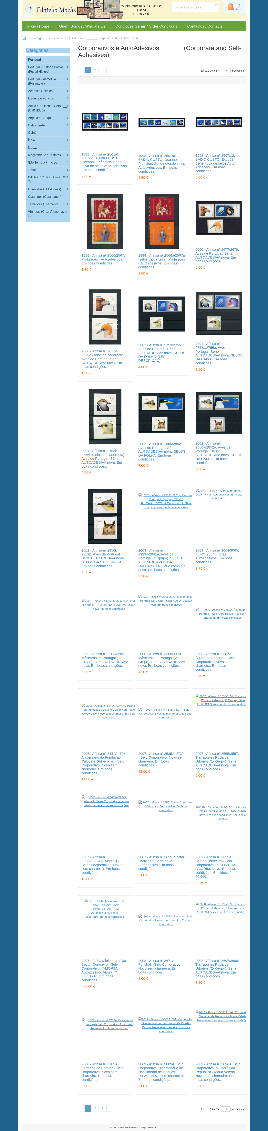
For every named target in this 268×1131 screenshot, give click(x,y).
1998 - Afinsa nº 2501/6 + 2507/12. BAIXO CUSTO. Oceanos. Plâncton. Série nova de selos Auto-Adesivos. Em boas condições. (104, 162)
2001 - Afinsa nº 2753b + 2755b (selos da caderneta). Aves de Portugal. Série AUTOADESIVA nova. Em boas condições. (103, 458)
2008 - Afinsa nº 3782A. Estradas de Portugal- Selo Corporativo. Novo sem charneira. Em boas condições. (102, 1072)
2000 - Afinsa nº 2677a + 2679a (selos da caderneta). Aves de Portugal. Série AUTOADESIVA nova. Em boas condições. (103, 359)
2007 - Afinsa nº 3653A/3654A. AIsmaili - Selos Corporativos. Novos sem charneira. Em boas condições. (102, 865)
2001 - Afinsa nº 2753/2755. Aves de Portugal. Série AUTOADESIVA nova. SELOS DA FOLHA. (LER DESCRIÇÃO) (161, 353)
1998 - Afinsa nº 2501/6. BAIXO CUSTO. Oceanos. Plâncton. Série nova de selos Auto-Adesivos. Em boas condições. (161, 163)
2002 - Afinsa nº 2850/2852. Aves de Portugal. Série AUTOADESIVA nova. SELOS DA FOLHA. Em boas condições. (161, 451)
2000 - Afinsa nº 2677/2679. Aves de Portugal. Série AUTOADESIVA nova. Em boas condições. (217, 255)
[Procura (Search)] (216, 4)
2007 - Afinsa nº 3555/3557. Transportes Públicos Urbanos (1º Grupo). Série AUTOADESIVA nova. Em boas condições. (217, 761)
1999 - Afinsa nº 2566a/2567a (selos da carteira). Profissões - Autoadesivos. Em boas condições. (161, 261)
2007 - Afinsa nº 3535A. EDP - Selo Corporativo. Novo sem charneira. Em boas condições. (161, 759)
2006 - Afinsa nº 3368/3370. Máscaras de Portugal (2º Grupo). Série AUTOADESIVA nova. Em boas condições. (161, 660)
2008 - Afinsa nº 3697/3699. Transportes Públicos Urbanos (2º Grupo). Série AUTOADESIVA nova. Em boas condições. (217, 968)
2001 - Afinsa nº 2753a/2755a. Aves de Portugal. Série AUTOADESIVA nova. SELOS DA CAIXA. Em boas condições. (218, 353)
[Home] (50, 11)
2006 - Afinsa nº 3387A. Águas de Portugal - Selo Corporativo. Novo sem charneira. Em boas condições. (215, 661)
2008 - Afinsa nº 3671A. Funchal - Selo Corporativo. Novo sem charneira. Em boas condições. (159, 966)
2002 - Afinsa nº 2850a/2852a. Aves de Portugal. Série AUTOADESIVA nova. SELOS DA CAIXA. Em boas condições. (218, 453)
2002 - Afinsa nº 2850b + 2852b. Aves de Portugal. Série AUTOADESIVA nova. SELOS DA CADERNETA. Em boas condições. (103, 558)
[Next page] (109, 70)
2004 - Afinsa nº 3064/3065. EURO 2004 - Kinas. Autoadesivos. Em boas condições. (217, 556)
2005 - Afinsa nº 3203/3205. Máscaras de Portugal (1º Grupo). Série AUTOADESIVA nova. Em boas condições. (104, 660)
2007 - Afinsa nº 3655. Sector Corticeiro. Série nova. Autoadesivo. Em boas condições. (161, 863)
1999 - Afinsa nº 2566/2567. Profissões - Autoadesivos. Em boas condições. (103, 259)
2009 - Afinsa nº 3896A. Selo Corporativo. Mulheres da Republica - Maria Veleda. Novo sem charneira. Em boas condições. (218, 1072)
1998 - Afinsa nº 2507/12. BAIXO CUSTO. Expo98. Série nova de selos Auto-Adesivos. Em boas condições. (215, 163)
